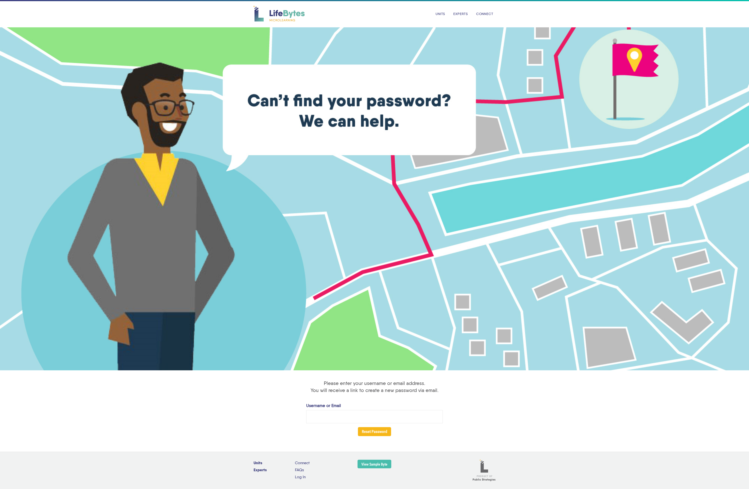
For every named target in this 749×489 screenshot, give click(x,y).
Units (258, 463)
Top (739, 479)
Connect (302, 463)
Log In (300, 477)
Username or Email (323, 406)
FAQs (299, 470)
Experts (260, 470)
